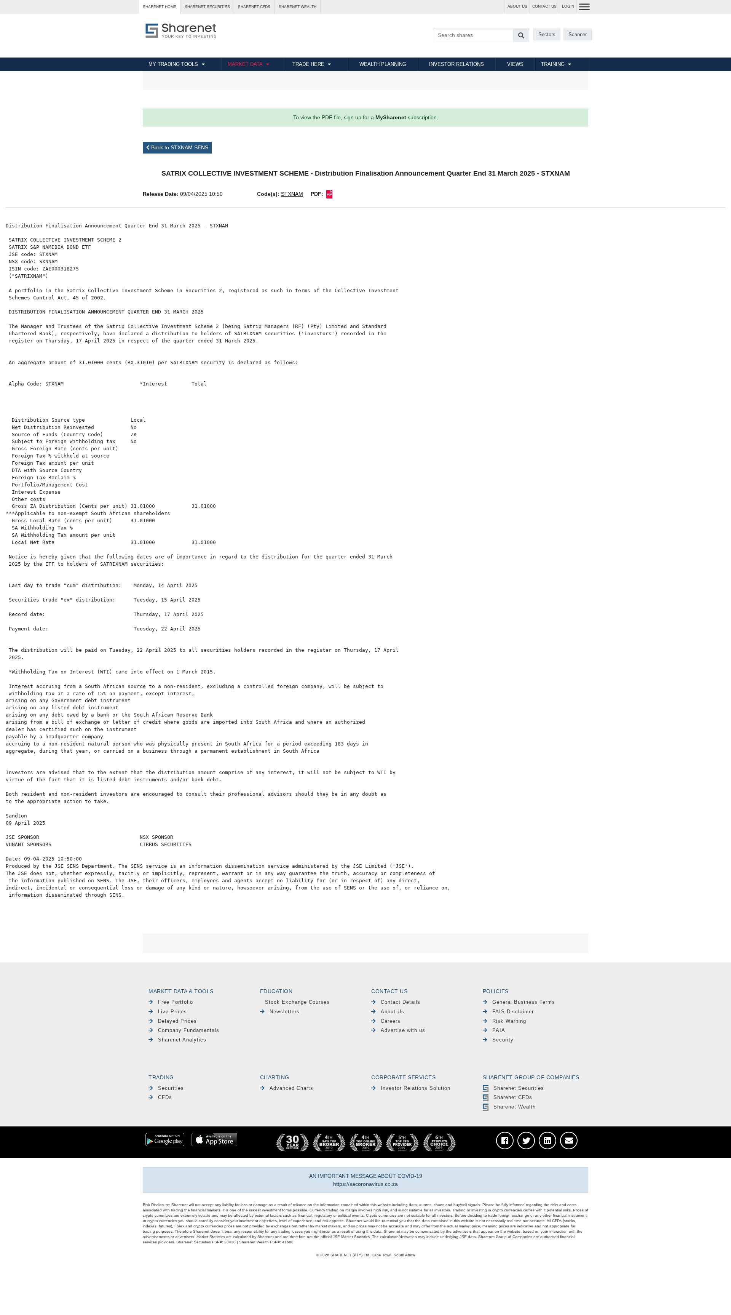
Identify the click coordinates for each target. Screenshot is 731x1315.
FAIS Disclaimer (513, 1011)
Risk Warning (509, 1021)
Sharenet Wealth (514, 1107)
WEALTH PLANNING (382, 64)
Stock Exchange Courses (297, 1002)
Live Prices (172, 1011)
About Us (392, 1011)
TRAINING (553, 64)
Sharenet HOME (159, 7)
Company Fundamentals (188, 1030)
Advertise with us (403, 1030)
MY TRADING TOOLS (173, 64)
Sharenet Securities (518, 1088)
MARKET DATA (245, 64)
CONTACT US (544, 6)
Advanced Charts (291, 1088)
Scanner (577, 34)
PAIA (498, 1030)
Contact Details (400, 1002)
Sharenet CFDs (254, 7)
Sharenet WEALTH (297, 7)
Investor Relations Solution (415, 1088)
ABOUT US (517, 6)
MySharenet (390, 117)
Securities (171, 1088)
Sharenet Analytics (182, 1040)
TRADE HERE (308, 64)
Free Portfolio (175, 1002)
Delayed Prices (177, 1021)
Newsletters (285, 1011)
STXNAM (292, 194)
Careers (391, 1021)
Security (503, 1040)
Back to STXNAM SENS (179, 147)
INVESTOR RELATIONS (456, 64)
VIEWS (515, 64)
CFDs (165, 1097)
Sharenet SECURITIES (207, 7)
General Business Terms (523, 1002)
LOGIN (568, 6)
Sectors (546, 34)
